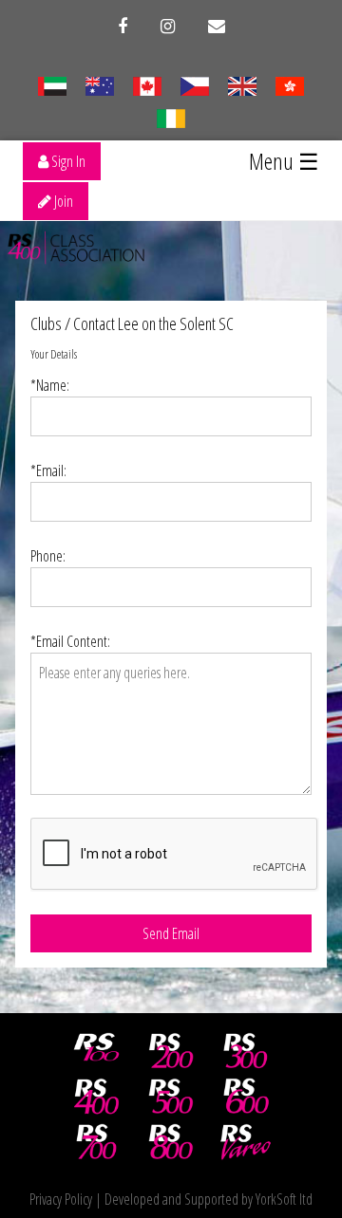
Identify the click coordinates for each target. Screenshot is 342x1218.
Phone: (48, 555)
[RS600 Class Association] (246, 1096)
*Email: (48, 470)
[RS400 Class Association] (97, 1096)
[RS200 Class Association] (171, 1051)
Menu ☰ (284, 160)
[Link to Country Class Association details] (52, 84)
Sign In (67, 161)
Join (62, 201)
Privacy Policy (60, 1199)
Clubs (46, 323)
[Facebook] (122, 27)
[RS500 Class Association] (171, 1096)
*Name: (49, 385)
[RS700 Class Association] (97, 1142)
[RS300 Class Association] (246, 1051)
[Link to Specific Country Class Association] (242, 84)
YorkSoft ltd (284, 1199)
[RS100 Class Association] (97, 1051)
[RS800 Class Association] (171, 1142)
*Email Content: (70, 641)
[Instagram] (167, 27)
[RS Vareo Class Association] (246, 1142)
